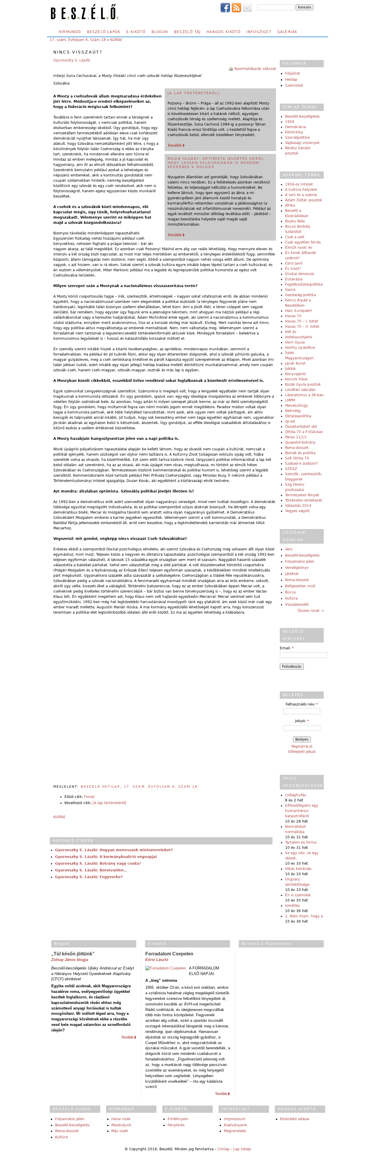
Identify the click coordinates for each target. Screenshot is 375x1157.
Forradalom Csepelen (169, 953)
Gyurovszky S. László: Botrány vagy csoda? (98, 863)
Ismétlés (292, 906)
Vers (288, 549)
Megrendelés (235, 1131)
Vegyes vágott (297, 511)
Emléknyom (178, 1119)
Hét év (290, 332)
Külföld (116, 40)
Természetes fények (302, 495)
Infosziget (258, 32)
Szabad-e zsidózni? (301, 463)
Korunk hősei (296, 379)
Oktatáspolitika (298, 416)
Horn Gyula (295, 342)
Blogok (159, 32)
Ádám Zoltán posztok (303, 200)
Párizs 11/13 (295, 437)
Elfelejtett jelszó (302, 752)
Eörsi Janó (293, 263)
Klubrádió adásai (294, 1119)
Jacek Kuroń (295, 363)
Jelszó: (302, 721)
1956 (289, 122)
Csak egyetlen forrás (303, 242)
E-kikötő (136, 32)
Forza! (89, 797)
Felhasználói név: (302, 704)
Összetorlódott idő (301, 427)
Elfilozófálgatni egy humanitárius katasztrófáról (301, 811)
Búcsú (290, 592)
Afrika (290, 205)
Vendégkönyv (297, 568)
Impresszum (235, 1119)
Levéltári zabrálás (300, 390)
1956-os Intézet (299, 184)
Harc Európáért (298, 311)
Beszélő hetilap (100, 787)
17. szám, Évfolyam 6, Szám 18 (78, 40)
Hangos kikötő (224, 32)
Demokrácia (295, 127)
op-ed (290, 421)
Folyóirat (292, 73)
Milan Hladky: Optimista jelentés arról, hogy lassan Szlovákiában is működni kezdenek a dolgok (217, 163)
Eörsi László (156, 959)
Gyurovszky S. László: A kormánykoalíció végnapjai (106, 857)
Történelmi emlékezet (303, 500)
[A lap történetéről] (193, 93)
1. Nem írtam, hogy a (304, 916)
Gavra (290, 290)
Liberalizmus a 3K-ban (304, 395)
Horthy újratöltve (300, 348)
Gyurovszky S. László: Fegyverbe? (89, 877)
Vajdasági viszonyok (302, 143)
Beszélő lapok (104, 32)
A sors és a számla (301, 195)
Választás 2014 (298, 506)
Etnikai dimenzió (299, 274)
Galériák (287, 32)
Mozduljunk (121, 1125)
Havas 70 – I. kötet (301, 321)
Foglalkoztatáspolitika (304, 284)
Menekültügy (296, 406)
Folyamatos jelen (299, 561)
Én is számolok (298, 895)
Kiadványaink (235, 1125)
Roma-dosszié (296, 448)
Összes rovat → (311, 611)
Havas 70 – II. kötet (302, 327)
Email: (287, 648)
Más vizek (119, 1131)
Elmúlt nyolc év (298, 248)
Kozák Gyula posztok (303, 384)
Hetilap (291, 80)
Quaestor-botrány (300, 442)
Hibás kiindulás (298, 869)
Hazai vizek (121, 1119)
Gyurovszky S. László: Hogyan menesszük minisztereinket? (114, 850)
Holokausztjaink (298, 337)
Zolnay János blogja (69, 959)
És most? (293, 269)
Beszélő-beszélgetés (302, 116)
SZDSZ (291, 469)
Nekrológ (293, 411)
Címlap (224, 1149)
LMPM (290, 400)
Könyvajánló (295, 374)
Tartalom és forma (300, 842)
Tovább (175, 145)
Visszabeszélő (296, 604)
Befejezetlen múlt (300, 586)
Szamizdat (294, 85)
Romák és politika (300, 453)
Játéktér (292, 574)
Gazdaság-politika (300, 295)
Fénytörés (176, 1125)
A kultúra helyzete (301, 190)
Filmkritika (294, 132)
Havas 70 (293, 316)
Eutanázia (293, 279)
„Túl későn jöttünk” (73, 953)
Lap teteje (242, 1149)
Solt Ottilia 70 (297, 458)
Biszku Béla (295, 221)
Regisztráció (302, 746)
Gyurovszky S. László (71, 60)
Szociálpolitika (297, 137)
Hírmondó (70, 32)
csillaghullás (295, 795)
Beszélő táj (187, 32)
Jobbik (290, 369)
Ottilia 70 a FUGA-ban (304, 432)
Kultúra (291, 598)
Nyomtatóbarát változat (255, 69)
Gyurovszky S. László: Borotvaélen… (91, 870)
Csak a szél (294, 237)
